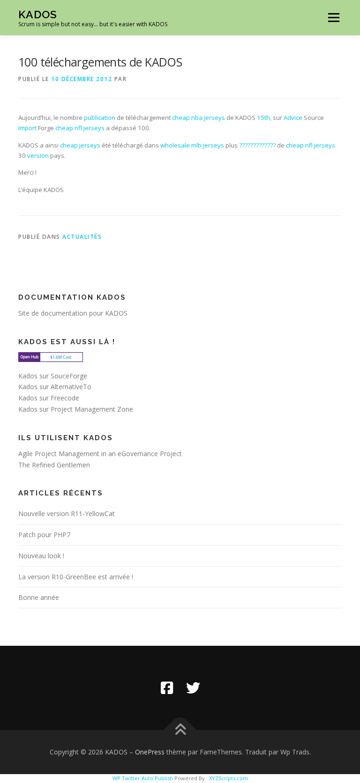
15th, (264, 117)
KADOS (37, 14)
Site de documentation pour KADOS (73, 313)
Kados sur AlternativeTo (54, 386)
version (38, 155)
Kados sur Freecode (48, 397)
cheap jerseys (80, 145)
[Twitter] (193, 688)
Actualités (82, 237)
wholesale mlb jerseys (192, 145)
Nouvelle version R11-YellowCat (66, 513)
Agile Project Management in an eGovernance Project (100, 453)
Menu (333, 17)
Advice (293, 117)
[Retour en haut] (180, 730)
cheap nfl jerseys (80, 128)
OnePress (150, 751)
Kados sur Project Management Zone (75, 409)
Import (27, 128)
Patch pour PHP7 (44, 534)
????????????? (257, 145)
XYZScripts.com (228, 778)
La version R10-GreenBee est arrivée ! (75, 576)
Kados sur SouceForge (52, 375)
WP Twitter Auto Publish (142, 778)
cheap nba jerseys (198, 117)
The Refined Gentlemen (54, 464)
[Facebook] (167, 688)
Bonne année (38, 597)
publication (99, 117)
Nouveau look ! (41, 555)
